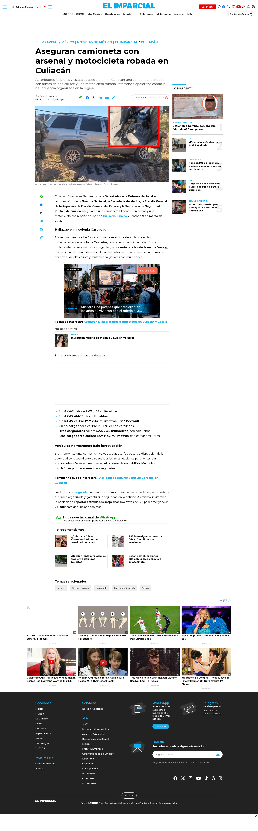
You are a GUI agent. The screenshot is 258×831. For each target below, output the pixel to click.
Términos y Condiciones (197, 762)
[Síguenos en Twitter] (228, 6)
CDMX (80, 14)
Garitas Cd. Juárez (239, 14)
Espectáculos (43, 733)
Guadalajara (112, 14)
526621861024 (161, 706)
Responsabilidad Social (95, 739)
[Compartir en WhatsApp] (81, 98)
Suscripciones (90, 768)
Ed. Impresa (163, 14)
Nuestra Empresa (92, 748)
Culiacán (149, 42)
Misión (86, 743)
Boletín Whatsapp (93, 708)
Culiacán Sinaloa (80, 588)
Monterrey (130, 14)
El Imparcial (46, 42)
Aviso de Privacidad (93, 734)
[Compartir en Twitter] (94, 98)
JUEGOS (68, 14)
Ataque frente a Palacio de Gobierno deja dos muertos (88, 559)
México (39, 708)
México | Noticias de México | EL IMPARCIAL (99, 42)
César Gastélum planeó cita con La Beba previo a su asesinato (145, 559)
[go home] (45, 800)
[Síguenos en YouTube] (238, 6)
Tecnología (42, 743)
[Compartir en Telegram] (100, 98)
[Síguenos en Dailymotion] (253, 6)
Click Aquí (161, 726)
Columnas (146, 14)
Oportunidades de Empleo (98, 753)
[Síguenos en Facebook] (223, 6)
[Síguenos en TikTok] (243, 6)
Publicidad (88, 773)
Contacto (87, 763)
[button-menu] (4, 7)
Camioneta (101, 588)
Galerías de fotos (45, 763)
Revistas (179, 14)
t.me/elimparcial (212, 706)
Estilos (39, 738)
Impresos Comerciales (95, 729)
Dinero (39, 723)
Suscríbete (208, 7)
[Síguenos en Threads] (248, 6)
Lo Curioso (41, 718)
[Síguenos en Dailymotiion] (221, 778)
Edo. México (94, 14)
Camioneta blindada (124, 588)
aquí (124, 520)
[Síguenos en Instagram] (233, 6)
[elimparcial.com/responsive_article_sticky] (256, 815)
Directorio (88, 758)
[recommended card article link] (61, 340)
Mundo (39, 713)
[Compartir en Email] (107, 98)
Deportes (41, 728)
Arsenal (145, 588)
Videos (39, 768)
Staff (84, 724)
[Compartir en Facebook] (87, 98)
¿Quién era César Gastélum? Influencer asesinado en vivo (85, 539)
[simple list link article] (197, 108)
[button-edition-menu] (227, 13)
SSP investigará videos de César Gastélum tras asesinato (145, 539)
